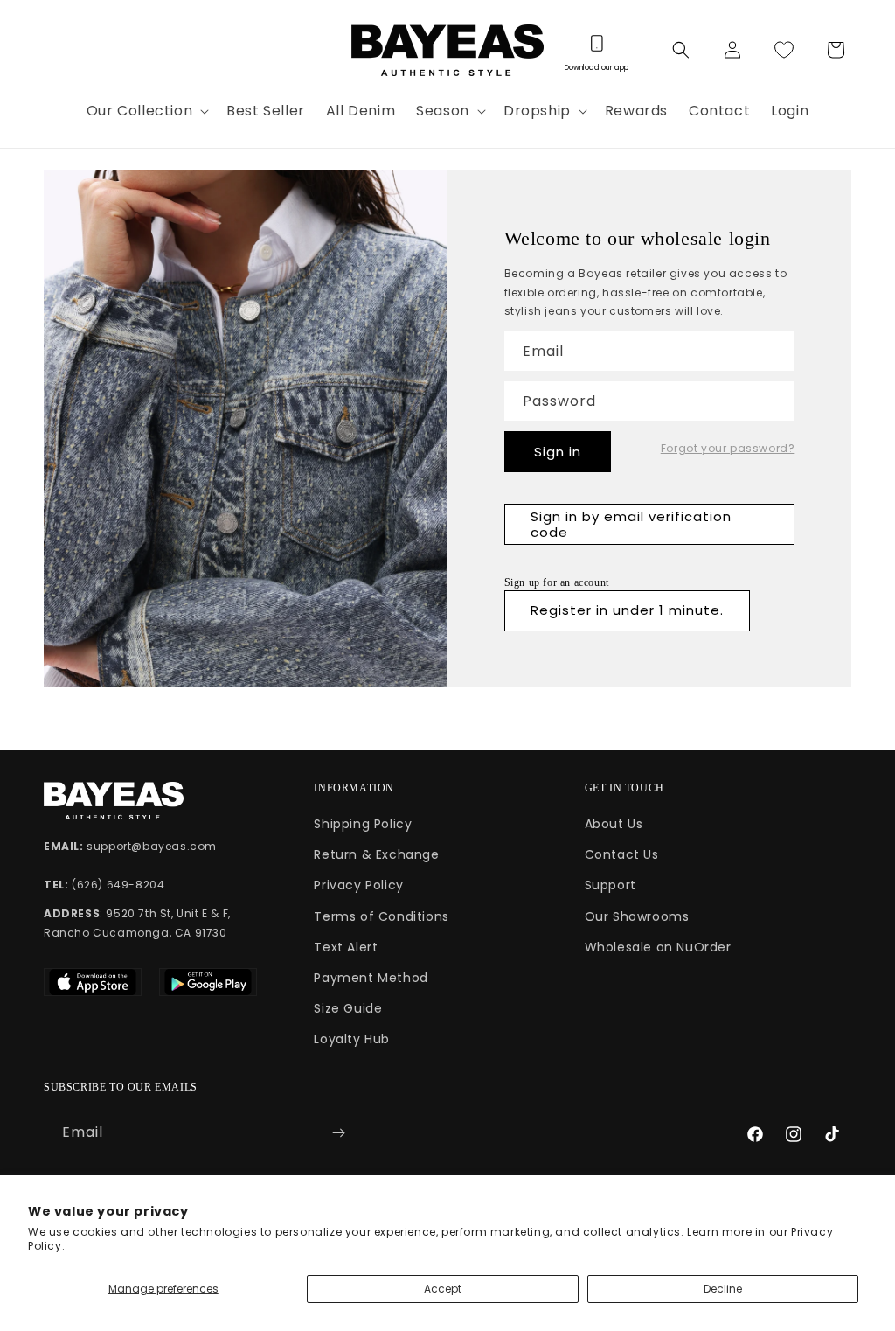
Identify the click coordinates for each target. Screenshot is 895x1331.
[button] (146, 111)
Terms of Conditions (381, 916)
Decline (723, 1288)
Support (610, 885)
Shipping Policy (363, 824)
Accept (442, 1288)
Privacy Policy (358, 885)
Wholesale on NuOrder (658, 947)
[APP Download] (596, 49)
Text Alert (346, 947)
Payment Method (370, 977)
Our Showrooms (637, 916)
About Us (614, 824)
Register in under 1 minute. (627, 610)
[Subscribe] (338, 1132)
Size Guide (348, 1008)
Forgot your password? (728, 449)
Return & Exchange (376, 854)
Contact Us (622, 854)
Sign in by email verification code (631, 524)
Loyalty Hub (352, 1039)
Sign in (557, 452)
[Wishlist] (784, 50)
